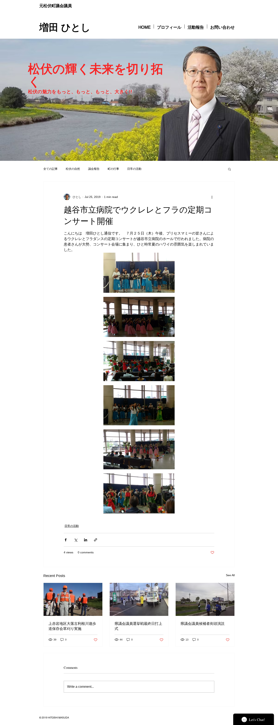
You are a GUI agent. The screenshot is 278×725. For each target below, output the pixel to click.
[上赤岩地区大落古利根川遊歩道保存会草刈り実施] (73, 599)
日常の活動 (134, 168)
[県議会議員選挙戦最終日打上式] (139, 599)
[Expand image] (139, 273)
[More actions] (211, 196)
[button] (229, 169)
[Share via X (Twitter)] (76, 540)
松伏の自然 (73, 168)
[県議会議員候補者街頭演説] (205, 599)
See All (230, 575)
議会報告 (94, 168)
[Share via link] (95, 540)
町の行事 (113, 168)
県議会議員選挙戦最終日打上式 (138, 626)
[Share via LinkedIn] (86, 540)
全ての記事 (50, 168)
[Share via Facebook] (66, 540)
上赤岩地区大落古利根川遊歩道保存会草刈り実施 (72, 626)
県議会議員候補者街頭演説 (202, 623)
